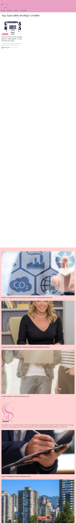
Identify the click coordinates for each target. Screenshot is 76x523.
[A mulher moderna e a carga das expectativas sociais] (38, 372)
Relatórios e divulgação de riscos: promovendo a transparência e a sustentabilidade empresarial (26, 297)
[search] (69, 4)
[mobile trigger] (2, 4)
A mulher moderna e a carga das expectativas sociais (15, 396)
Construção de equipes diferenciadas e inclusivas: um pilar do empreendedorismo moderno (25, 347)
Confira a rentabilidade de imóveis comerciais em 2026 (15, 476)
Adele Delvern (7, 47)
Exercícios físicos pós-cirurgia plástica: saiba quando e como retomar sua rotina (11, 39)
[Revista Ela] (6, 4)
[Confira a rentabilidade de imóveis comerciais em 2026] (38, 452)
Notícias (5, 34)
